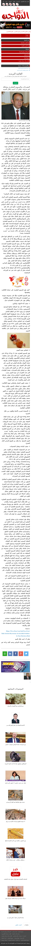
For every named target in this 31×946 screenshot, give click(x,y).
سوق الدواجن (10, 938)
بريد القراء (18, 940)
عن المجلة (26, 40)
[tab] (26, 925)
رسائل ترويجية (4, 940)
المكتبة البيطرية (11, 940)
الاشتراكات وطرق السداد (24, 51)
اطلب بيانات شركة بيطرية (24, 61)
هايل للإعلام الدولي (25, 940)
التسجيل (10, 1)
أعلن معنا (18, 1)
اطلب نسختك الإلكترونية (25, 1)
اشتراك (15, 83)
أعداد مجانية (26, 54)
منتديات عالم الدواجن (17, 936)
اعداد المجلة (4, 938)
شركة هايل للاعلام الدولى (23, 68)
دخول (6, 1)
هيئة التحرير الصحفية (25, 42)
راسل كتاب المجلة (16, 933)
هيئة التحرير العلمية (25, 45)
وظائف (14, 1)
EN (3, 1)
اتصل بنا (24, 936)
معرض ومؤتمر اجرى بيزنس (23, 70)
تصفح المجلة (26, 58)
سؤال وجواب (16, 938)
